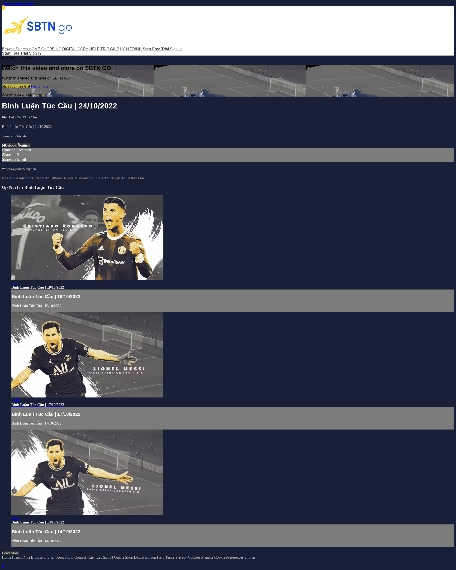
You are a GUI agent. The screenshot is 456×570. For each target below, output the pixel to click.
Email (25, 145)
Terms (170, 557)
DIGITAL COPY (75, 49)
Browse (9, 49)
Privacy (182, 557)
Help (161, 557)
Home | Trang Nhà (16, 557)
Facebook (10, 145)
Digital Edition (145, 557)
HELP (94, 49)
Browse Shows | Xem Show (52, 557)
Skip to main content (17, 4)
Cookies (194, 557)
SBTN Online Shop (118, 557)
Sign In (35, 53)
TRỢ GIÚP (109, 49)
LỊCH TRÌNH (131, 49)
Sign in (176, 49)
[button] (4, 44)
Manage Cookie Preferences (222, 557)
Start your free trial (16, 86)
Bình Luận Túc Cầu (15, 117)
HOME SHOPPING (45, 49)
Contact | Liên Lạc (88, 557)
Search (22, 49)
